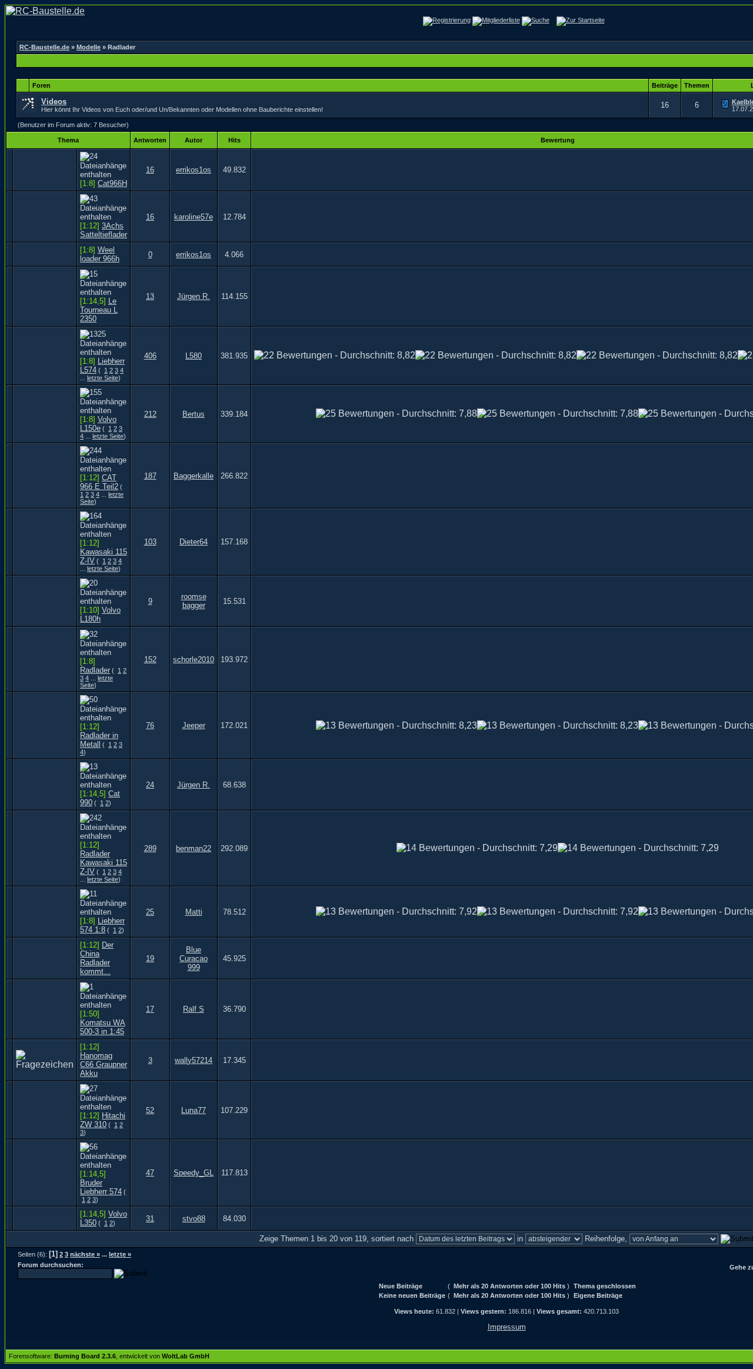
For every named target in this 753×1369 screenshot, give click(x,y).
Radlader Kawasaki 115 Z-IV (103, 862)
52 (150, 1110)
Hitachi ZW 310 (102, 1120)
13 (150, 296)
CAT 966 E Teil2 (99, 482)
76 (150, 725)
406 (150, 355)
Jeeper (193, 725)
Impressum (507, 1327)
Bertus (193, 414)
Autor (193, 140)
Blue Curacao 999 (193, 958)
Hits (234, 140)
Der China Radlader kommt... (97, 958)
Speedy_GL (194, 1172)
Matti (193, 912)
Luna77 (193, 1110)
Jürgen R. (193, 296)
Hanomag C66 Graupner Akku (103, 1064)
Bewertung (558, 140)
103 (150, 541)
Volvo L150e (98, 424)
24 (150, 784)
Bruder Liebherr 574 (101, 1187)
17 (150, 1009)
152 (150, 659)
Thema (68, 140)
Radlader (95, 670)
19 (150, 958)
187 (150, 475)
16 (150, 169)
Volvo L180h (100, 614)
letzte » (120, 1254)
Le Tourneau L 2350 (99, 310)
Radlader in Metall (99, 740)
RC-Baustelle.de (44, 47)
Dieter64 (193, 541)
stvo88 (193, 1218)
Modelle (88, 47)
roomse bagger (193, 601)
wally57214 (193, 1060)
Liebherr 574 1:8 (102, 925)
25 (150, 912)
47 (150, 1172)
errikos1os (193, 169)
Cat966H (112, 183)
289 (150, 848)
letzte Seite (102, 377)
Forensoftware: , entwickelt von (109, 1356)
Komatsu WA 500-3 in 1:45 (102, 1027)
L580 (193, 355)
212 (150, 414)
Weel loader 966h (99, 254)
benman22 (193, 848)
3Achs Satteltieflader (103, 230)
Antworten (150, 140)
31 (150, 1218)
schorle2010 (193, 659)
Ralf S (193, 1009)
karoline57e (193, 216)
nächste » (85, 1254)
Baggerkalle (194, 475)
